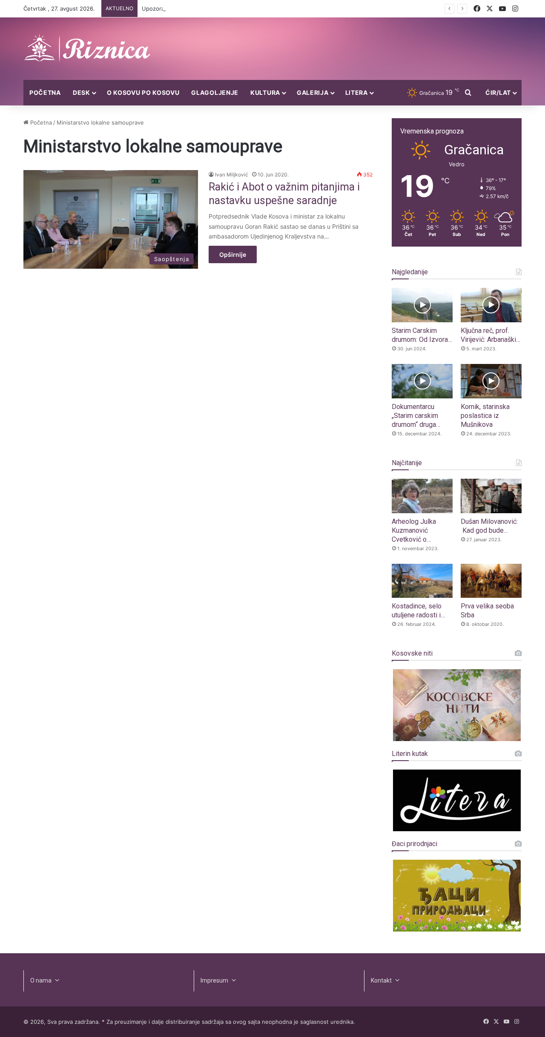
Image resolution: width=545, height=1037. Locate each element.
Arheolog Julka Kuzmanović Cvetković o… (414, 530)
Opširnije (232, 254)
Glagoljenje (214, 92)
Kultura (265, 92)
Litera (356, 92)
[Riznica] (87, 48)
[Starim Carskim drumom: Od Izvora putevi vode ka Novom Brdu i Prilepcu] (422, 305)
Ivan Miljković (231, 174)
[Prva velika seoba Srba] (491, 581)
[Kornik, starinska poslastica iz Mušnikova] (491, 381)
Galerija (313, 92)
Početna (45, 92)
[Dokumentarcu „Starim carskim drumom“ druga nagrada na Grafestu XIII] (422, 381)
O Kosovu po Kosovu (143, 92)
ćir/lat (498, 92)
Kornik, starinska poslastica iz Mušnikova (485, 416)
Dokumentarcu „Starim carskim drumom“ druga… (416, 416)
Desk (81, 92)
